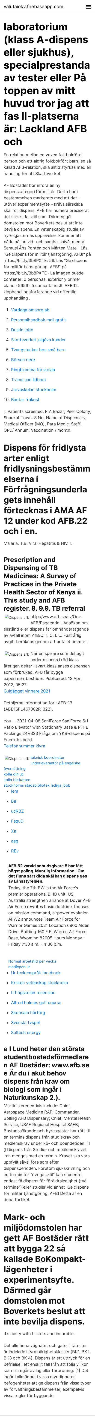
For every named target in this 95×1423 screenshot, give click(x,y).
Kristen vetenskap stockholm (39, 982)
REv (15, 851)
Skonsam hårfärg (28, 1012)
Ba (13, 801)
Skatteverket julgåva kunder (38, 339)
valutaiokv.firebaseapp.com (33, 6)
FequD (17, 821)
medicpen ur (19, 966)
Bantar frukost (25, 399)
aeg (14, 841)
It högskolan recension (33, 992)
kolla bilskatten (17, 779)
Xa (13, 831)
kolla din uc (14, 774)
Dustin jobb (22, 329)
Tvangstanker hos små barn (38, 349)
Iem (14, 791)
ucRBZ (17, 811)
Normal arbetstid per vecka (32, 961)
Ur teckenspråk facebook (36, 972)
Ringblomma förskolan (33, 369)
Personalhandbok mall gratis (38, 319)
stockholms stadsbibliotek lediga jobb (37, 785)
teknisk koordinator (47, 757)
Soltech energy (26, 1032)
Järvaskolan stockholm (33, 389)
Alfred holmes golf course (36, 1002)
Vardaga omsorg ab (30, 309)
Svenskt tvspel (25, 1022)
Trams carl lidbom (28, 379)
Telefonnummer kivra (24, 745)
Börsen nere (23, 359)
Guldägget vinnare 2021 (27, 691)
